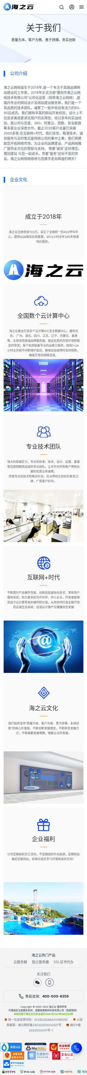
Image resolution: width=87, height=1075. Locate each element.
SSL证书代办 (63, 962)
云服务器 (20, 962)
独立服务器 (40, 962)
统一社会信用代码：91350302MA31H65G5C (38, 1019)
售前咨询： (47, 996)
